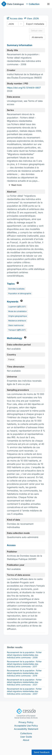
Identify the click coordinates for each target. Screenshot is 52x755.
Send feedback (42, 752)
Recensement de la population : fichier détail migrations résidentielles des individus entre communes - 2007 (24, 691)
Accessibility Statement (26, 729)
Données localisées (16, 289)
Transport (12, 330)
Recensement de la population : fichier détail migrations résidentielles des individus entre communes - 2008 (24, 654)
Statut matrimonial (15, 325)
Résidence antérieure (17, 321)
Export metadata (35, 23)
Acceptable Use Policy (26, 725)
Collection (34, 4)
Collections (26, 733)
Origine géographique (17, 316)
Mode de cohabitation (17, 311)
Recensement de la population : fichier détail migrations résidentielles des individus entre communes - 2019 (24, 673)
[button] (48, 4)
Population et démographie (19, 293)
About (26, 740)
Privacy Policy (26, 722)
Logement (12, 307)
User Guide (26, 736)
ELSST (22, 307)
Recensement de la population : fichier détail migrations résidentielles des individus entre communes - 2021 (24, 682)
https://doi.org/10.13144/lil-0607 (24, 87)
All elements (37, 37)
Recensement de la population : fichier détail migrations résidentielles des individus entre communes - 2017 (24, 664)
